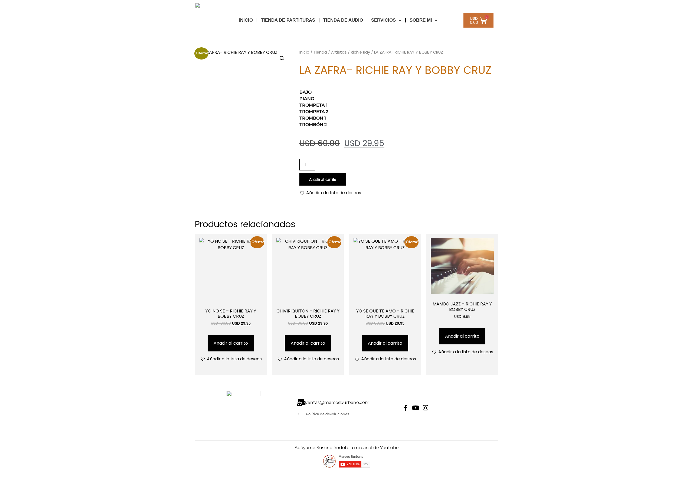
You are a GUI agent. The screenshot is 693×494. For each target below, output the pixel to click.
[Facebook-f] (406, 408)
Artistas (339, 52)
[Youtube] (416, 408)
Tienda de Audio (343, 20)
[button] (282, 58)
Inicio (304, 52)
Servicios (383, 20)
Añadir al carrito (322, 179)
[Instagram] (426, 408)
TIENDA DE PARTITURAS (288, 20)
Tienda (320, 52)
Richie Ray (360, 52)
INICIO (246, 20)
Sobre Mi (421, 20)
